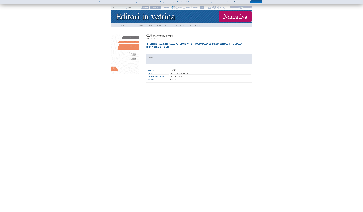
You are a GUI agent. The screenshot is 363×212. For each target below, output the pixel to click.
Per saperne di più (241, 2)
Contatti (198, 25)
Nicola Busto (152, 57)
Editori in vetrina (137, 25)
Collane (149, 25)
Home (115, 25)
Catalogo (124, 25)
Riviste (158, 25)
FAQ (190, 25)
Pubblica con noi (179, 25)
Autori (167, 25)
